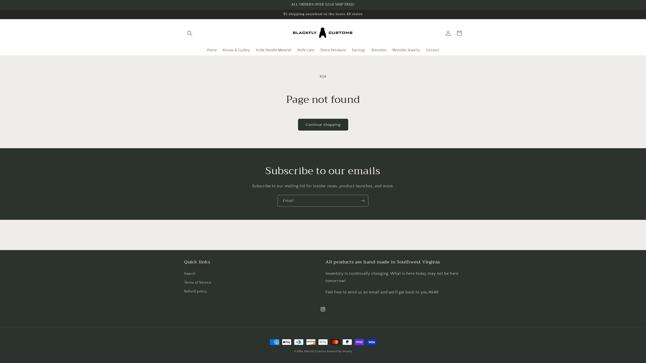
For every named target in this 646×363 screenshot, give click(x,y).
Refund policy (195, 291)
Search (190, 274)
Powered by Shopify (339, 351)
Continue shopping (323, 125)
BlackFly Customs (315, 351)
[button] (189, 33)
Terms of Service (197, 283)
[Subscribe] (362, 201)
